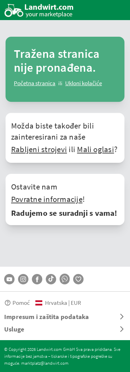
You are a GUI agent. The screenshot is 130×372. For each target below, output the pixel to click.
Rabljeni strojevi (39, 149)
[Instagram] (23, 279)
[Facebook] (37, 279)
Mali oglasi (95, 149)
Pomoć (21, 303)
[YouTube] (9, 279)
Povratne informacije (47, 199)
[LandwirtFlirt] (78, 279)
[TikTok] (51, 279)
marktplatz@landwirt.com (45, 363)
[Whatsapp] (65, 279)
